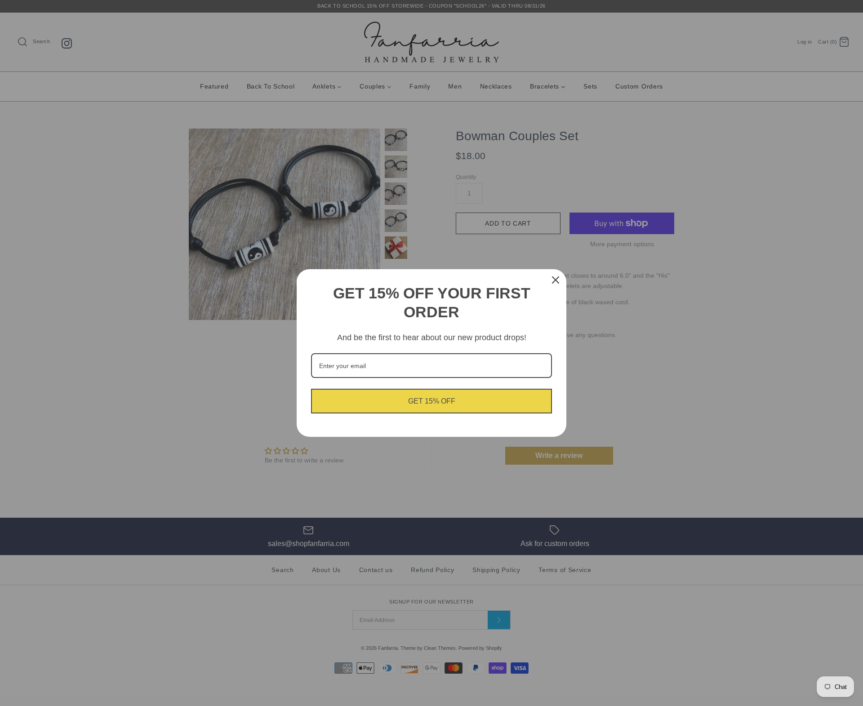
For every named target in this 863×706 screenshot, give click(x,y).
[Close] (555, 280)
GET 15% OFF (431, 401)
